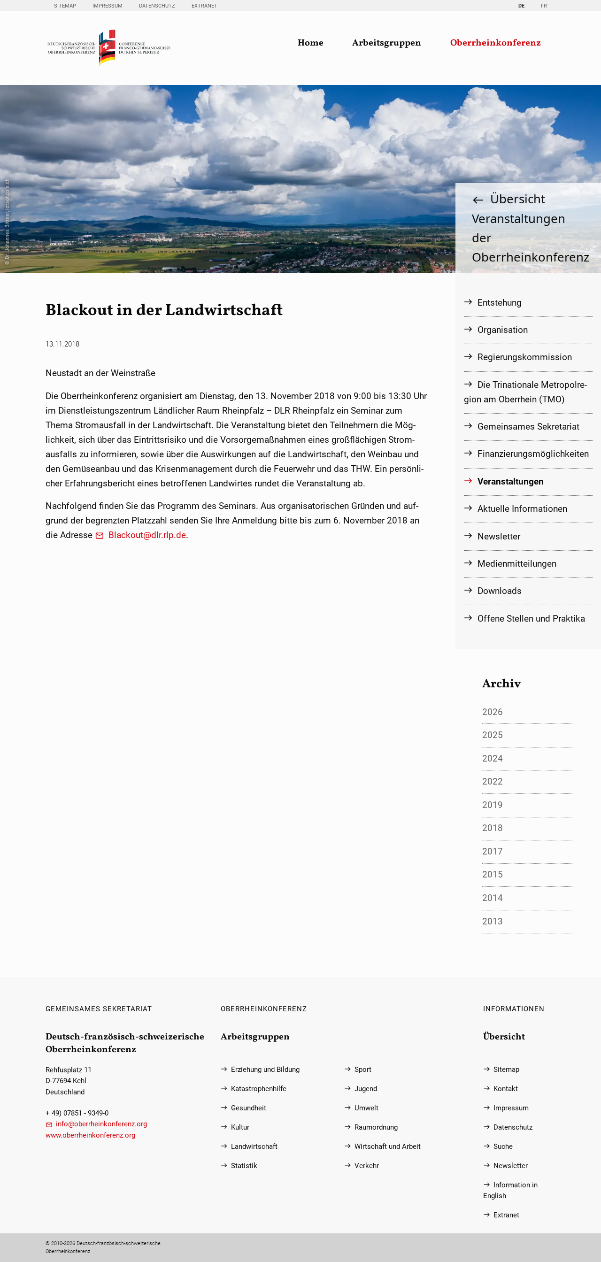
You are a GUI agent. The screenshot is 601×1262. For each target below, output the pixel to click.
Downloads (500, 590)
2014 (492, 898)
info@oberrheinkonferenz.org (101, 1124)
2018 (492, 828)
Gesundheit (248, 1108)
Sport (362, 1070)
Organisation (503, 329)
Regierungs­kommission (525, 357)
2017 (492, 851)
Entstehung (500, 302)
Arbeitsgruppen (386, 43)
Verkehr (366, 1166)
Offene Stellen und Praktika (531, 618)
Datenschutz (157, 6)
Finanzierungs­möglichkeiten (533, 453)
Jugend (365, 1089)
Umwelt (366, 1108)
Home (311, 43)
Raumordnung (376, 1127)
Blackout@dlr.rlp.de (147, 535)
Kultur (240, 1127)
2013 (492, 921)
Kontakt (505, 1089)
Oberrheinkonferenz (495, 43)
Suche (503, 1147)
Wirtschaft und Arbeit (387, 1147)
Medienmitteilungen (517, 563)
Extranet (204, 6)
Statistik (244, 1166)
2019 (492, 805)
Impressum (107, 6)
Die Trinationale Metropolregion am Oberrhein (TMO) (525, 392)
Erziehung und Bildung (265, 1070)
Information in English (510, 1190)
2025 (492, 735)
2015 (492, 874)
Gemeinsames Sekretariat (528, 426)
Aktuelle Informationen (522, 508)
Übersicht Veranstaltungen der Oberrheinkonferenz (528, 227)
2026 (492, 712)
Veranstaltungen (511, 481)
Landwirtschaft (254, 1147)
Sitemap (65, 6)
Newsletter (499, 536)
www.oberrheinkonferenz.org (90, 1135)
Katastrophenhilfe (258, 1089)
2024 (492, 758)
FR (544, 6)
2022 (492, 781)
